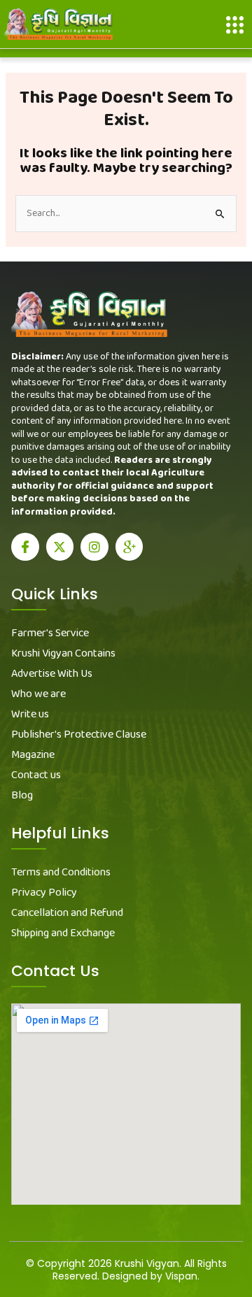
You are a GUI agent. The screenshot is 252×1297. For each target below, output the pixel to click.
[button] (235, 25)
